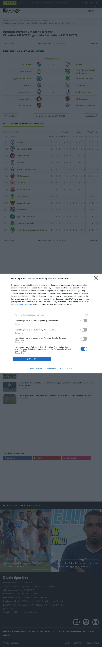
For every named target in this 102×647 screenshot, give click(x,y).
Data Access (51, 368)
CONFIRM (32, 359)
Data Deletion (36, 368)
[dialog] (51, 323)
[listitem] (51, 314)
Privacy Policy (66, 368)
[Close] (96, 278)
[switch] (83, 320)
